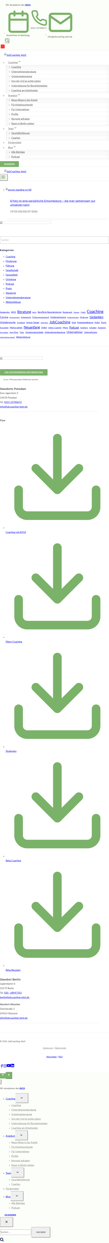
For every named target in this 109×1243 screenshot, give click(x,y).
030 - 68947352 (13, 993)
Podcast (15, 157)
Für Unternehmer (20, 109)
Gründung (11, 279)
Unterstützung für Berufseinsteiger (29, 86)
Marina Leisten (16, 328)
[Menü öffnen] (4, 177)
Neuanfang (32, 327)
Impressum (48, 1048)
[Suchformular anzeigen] (7, 40)
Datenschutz (60, 1048)
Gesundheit (12, 275)
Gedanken (96, 317)
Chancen (76, 312)
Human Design (32, 323)
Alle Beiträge (18, 152)
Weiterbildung (13, 302)
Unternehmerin (90, 332)
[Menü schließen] (1, 1082)
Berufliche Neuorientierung (49, 312)
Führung (10, 266)
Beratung (24, 312)
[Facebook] (1, 1067)
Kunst (103, 323)
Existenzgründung (58, 317)
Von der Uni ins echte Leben (26, 81)
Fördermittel (14, 142)
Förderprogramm (73, 317)
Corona (4, 317)
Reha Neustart (13, 970)
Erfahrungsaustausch (40, 317)
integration (44, 323)
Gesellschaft (12, 270)
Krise (74, 323)
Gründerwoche (8, 322)
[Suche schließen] (6, 1222)
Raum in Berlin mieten (22, 123)
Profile (14, 114)
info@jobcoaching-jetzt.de (14, 1018)
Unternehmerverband (7, 337)
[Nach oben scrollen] (3, 1075)
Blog (8, 1197)
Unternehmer (75, 332)
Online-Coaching (54, 328)
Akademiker (5, 312)
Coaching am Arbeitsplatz (24, 90)
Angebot (10, 1136)
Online (44, 328)
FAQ (60, 1057)
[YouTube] (3, 47)
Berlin (34, 312)
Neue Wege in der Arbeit (24, 100)
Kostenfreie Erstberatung (18, 35)
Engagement (26, 317)
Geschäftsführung (20, 133)
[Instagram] (5, 1067)
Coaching (16, 67)
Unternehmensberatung (23, 72)
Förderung (11, 261)
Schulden (93, 328)
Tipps (22, 332)
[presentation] (57, 190)
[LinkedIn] (12, 1067)
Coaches (15, 138)
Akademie (9, 164)
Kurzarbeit (4, 328)
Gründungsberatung (21, 76)
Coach (83, 312)
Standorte (11, 293)
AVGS (28, 5)
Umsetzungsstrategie (34, 332)
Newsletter (51, 1057)
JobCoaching (59, 322)
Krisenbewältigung (85, 323)
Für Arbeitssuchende (22, 105)
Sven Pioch (14, 332)
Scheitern (84, 328)
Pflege (65, 328)
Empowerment (15, 317)
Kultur (97, 323)
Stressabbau (4, 332)
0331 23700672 (39, 28)
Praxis (9, 288)
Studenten (11, 751)
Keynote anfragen (20, 119)
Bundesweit (67, 312)
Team (8, 1173)
